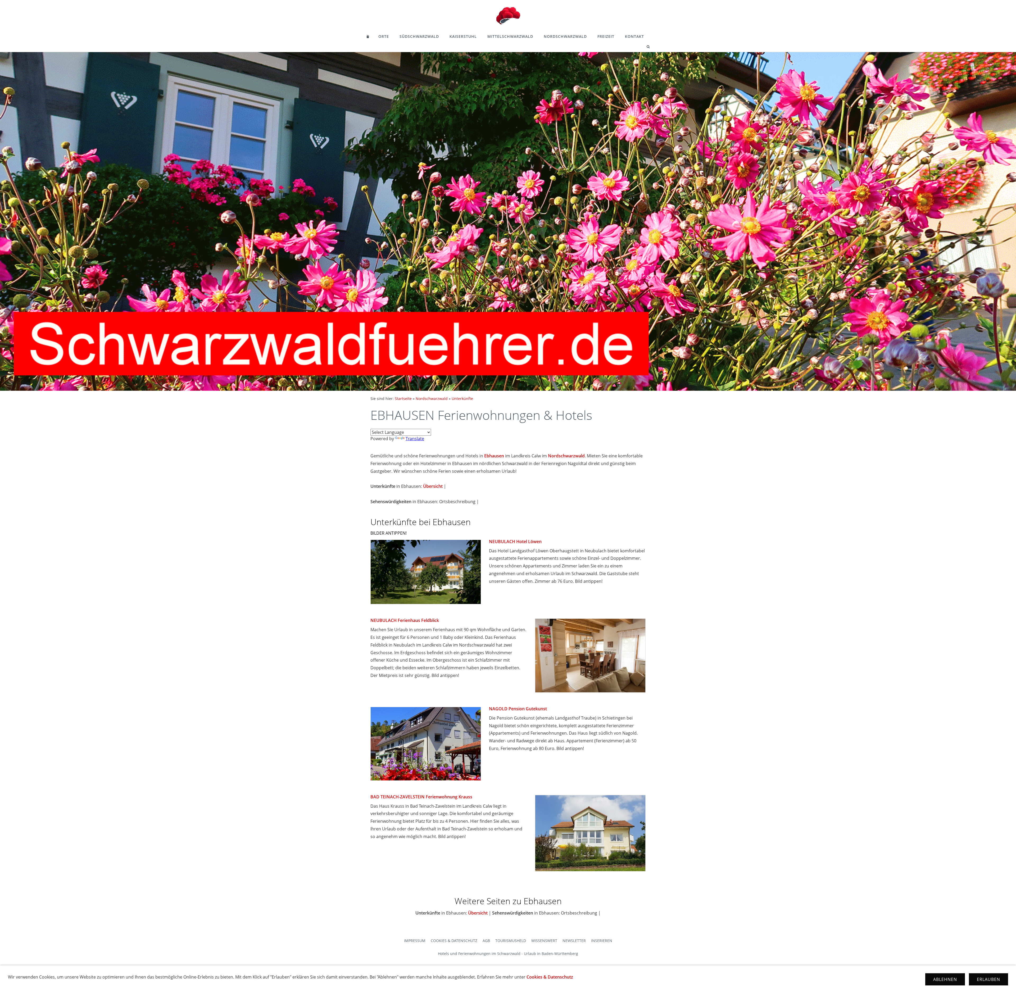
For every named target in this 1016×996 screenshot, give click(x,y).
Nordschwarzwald (565, 36)
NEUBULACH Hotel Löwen (515, 541)
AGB (486, 940)
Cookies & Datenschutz (454, 940)
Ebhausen (494, 456)
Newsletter (574, 940)
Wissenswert (544, 940)
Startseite (403, 398)
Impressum (414, 940)
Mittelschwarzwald (510, 36)
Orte (383, 36)
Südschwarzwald (419, 36)
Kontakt (634, 36)
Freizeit (605, 36)
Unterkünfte (462, 398)
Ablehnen (945, 979)
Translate (415, 439)
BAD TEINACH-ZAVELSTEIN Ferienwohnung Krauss (421, 797)
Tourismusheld (510, 940)
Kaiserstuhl (463, 36)
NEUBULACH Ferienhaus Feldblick (404, 620)
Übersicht (433, 486)
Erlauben (988, 979)
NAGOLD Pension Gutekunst (518, 709)
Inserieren (601, 940)
